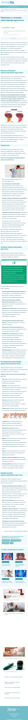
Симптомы (5, 32)
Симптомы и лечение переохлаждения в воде (14, 614)
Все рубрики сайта (13, 6)
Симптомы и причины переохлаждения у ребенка (19, 565)
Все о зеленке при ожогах (11, 671)
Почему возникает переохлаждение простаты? (14, 31)
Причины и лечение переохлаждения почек (20, 582)
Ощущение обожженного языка (12, 697)
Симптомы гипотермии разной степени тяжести (7, 582)
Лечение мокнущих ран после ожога (13, 658)
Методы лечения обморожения (12, 599)
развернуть (13, 38)
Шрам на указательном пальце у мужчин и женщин (12, 683)
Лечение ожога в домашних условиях (13, 677)
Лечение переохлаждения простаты (11, 34)
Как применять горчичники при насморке (12, 693)
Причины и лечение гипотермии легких (6, 565)
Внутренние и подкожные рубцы (12, 687)
